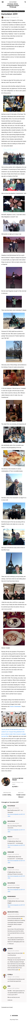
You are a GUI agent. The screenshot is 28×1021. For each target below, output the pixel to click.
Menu (2, 2)
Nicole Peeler (12, 2)
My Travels (14, 11)
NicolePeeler (11, 805)
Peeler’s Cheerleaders (15, 706)
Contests (4, 11)
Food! (9, 11)
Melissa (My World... (13, 912)
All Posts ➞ (15, 786)
